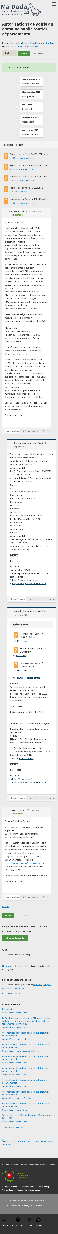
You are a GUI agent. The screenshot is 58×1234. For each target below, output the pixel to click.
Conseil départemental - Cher (14, 1086)
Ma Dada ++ (8, 966)
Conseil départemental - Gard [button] (28, 442)
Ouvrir (16, 158)
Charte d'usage (44, 1186)
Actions (8, 53)
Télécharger (22, 641)
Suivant (17, 993)
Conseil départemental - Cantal (15, 1074)
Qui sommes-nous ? (10, 1186)
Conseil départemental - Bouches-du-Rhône (20, 1051)
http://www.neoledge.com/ (25, 580)
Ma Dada (21, 10)
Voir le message (27, 158)
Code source (7, 1225)
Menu (54, 3)
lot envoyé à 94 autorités (26, 46)
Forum (39, 1225)
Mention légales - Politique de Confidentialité (21, 1190)
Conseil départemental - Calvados (16, 1062)
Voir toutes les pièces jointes (26, 677)
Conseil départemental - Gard (36, 43)
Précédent (7, 993)
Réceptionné (18, 214)
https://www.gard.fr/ (22, 778)
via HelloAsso (37, 1205)
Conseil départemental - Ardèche (16, 1039)
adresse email (26, 758)
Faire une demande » (15, 938)
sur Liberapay (23, 1205)
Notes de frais (8, 1009)
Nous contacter (28, 1186)
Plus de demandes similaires (12, 1127)
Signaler (46, 431)
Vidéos (30, 1225)
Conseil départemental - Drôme (15, 1110)
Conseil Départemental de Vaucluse (17, 1098)
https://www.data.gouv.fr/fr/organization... (25, 863)
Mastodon (20, 1225)
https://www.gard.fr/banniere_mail (29, 583)
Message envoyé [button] (17, 211)
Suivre (24, 53)
